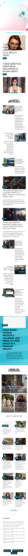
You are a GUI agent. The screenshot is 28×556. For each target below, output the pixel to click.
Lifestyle (5, 164)
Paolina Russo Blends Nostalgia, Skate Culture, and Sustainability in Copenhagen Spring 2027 (20, 503)
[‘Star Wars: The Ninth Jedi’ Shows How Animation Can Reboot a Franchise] (8, 424)
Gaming (5, 325)
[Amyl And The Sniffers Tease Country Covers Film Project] (20, 441)
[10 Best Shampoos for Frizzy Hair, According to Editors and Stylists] (20, 476)
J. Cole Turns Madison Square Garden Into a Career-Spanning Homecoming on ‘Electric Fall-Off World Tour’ (7, 465)
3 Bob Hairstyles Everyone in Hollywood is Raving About (12, 67)
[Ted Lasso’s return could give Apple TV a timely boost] (19, 269)
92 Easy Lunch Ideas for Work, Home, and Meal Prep (7, 447)
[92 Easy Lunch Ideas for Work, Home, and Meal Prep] (8, 441)
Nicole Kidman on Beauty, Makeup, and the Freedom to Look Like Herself (8, 503)
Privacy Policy (17, 550)
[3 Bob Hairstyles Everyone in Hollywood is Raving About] (14, 85)
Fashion (17, 497)
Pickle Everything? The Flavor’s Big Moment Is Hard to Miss (20, 430)
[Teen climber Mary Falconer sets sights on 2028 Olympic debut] (8, 109)
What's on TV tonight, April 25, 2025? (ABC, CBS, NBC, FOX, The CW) (14, 535)
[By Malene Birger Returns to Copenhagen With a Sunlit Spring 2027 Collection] (7, 402)
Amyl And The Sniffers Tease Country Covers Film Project (19, 447)
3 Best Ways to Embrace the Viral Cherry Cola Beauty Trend (11, 50)
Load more (13, 510)
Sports (4, 111)
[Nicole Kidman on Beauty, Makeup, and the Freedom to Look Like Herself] (8, 495)
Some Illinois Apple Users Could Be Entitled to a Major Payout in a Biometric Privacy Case (14, 194)
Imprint (14, 553)
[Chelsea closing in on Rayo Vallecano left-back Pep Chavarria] (19, 137)
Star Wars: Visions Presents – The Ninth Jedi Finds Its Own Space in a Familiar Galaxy (11, 339)
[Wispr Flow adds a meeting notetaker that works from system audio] (8, 292)
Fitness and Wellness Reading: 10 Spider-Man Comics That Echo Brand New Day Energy (13, 225)
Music (17, 442)
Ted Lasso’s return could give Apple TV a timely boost (8, 268)
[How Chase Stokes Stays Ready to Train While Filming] (8, 243)
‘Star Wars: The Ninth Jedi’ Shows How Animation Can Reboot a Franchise (7, 431)
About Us (7, 550)
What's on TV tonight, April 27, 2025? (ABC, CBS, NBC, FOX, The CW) (14, 532)
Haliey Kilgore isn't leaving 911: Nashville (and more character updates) (13, 525)
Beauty (4, 58)
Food (17, 425)
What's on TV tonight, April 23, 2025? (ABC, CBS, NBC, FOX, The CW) (14, 542)
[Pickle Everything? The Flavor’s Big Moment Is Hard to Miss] (20, 424)
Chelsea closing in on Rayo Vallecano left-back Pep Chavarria (8, 135)
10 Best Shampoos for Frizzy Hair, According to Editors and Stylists (19, 484)
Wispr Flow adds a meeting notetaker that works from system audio (19, 292)
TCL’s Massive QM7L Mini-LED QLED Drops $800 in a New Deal (19, 161)
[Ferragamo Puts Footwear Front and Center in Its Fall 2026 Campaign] (20, 402)
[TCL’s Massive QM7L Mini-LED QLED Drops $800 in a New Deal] (8, 162)
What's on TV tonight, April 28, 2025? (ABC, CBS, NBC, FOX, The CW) (14, 529)
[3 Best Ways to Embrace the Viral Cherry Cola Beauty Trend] (14, 42)
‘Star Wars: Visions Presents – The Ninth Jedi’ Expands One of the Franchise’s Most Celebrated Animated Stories (20, 465)
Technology (22, 271)
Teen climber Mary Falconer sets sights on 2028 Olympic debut (19, 109)
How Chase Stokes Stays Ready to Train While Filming (19, 243)
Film (16, 458)
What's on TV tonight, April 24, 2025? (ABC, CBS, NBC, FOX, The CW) (14, 538)
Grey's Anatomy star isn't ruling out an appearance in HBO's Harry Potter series (13, 522)
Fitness (4, 218)
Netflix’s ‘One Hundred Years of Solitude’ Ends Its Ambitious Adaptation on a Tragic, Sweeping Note (7, 484)
